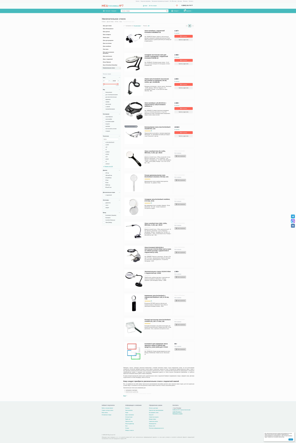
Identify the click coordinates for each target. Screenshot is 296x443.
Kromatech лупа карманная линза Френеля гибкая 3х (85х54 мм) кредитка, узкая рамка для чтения (156, 345)
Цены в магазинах (129, 414)
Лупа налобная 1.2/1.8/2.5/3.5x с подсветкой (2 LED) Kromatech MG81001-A (155, 104)
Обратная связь (129, 421)
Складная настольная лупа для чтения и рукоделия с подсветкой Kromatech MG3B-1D (156, 56)
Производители (152, 423)
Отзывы (127, 428)
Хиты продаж (153, 5)
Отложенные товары (106, 414)
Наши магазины (129, 410)
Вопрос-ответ (152, 425)
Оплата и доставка (153, 408)
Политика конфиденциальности (156, 428)
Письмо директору (129, 423)
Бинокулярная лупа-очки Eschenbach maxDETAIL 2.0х (157, 127)
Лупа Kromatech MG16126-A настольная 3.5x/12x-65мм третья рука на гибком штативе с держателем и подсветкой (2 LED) (158, 250)
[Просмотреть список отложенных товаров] (177, 6)
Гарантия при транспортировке (156, 410)
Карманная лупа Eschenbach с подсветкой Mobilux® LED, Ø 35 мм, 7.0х (157, 297)
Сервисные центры (153, 421)
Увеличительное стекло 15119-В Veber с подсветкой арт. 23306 (158, 272)
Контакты (127, 408)
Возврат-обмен (152, 419)
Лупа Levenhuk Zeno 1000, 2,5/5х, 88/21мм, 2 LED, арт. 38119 (156, 224)
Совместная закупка (153, 417)
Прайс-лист (128, 419)
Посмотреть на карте (177, 413)
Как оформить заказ (153, 412)
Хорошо (291, 439)
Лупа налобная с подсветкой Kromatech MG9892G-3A (155, 31)
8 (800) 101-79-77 (187, 5)
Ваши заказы (105, 412)
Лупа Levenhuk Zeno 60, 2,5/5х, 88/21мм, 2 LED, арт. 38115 (155, 152)
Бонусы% (151, 414)
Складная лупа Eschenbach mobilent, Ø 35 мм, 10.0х (157, 200)
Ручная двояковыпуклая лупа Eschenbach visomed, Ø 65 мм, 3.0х (156, 176)
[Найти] (166, 10)
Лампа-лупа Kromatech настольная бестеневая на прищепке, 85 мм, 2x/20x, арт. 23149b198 (157, 80)
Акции (145, 5)
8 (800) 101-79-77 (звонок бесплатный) (181, 409)
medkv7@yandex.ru (177, 412)
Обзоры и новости (129, 430)
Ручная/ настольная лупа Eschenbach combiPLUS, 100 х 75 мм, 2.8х (158, 320)
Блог (126, 425)
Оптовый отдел (129, 417)
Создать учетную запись (107, 410)
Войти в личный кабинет (107, 408)
